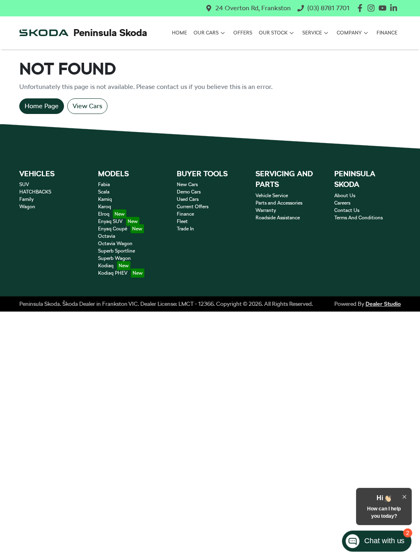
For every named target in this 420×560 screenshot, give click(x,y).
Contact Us (346, 210)
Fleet (182, 221)
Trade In (185, 229)
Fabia (104, 184)
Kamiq (105, 199)
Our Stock (273, 33)
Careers (342, 203)
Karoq (104, 206)
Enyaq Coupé (112, 229)
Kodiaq (106, 266)
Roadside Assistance (278, 218)
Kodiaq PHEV (113, 273)
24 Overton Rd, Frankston (253, 8)
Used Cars (188, 199)
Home (179, 33)
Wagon (27, 206)
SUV (24, 184)
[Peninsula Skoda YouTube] (384, 8)
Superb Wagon (114, 258)
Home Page (42, 106)
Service (312, 33)
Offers (242, 33)
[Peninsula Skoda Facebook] (361, 8)
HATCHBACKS (35, 192)
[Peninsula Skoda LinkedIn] (395, 8)
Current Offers (192, 206)
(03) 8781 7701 (328, 8)
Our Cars (206, 33)
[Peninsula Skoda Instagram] (372, 8)
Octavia (106, 236)
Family (26, 199)
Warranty (266, 210)
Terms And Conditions (358, 218)
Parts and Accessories (279, 203)
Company (349, 33)
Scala (104, 192)
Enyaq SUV (110, 221)
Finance (387, 33)
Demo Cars (189, 192)
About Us (344, 195)
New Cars (187, 184)
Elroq (104, 214)
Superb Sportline (116, 251)
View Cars (87, 106)
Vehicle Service (272, 195)
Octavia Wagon (115, 243)
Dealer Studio (383, 303)
